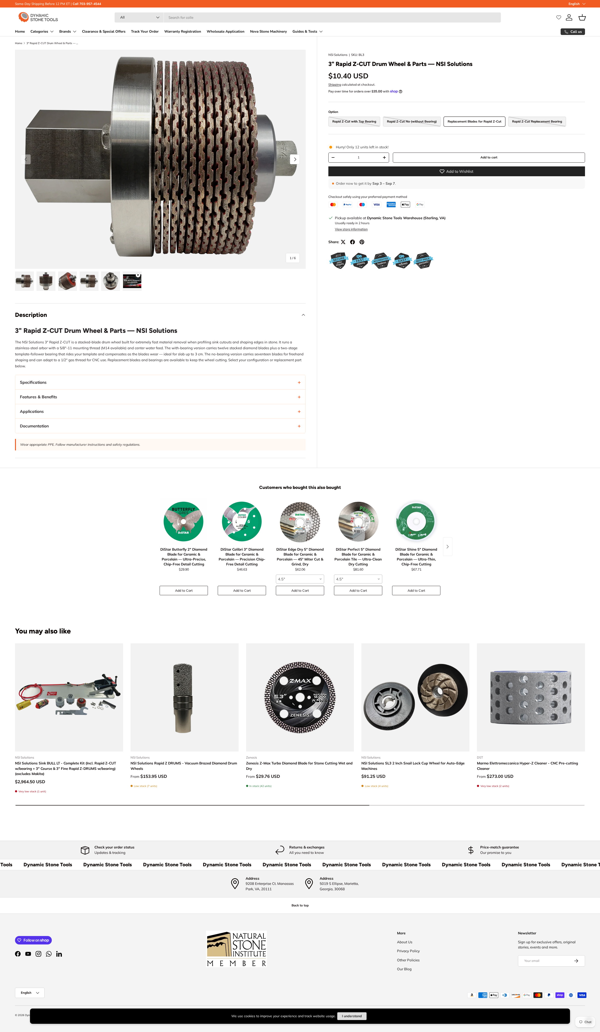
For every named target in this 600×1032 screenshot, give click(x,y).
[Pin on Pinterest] (362, 242)
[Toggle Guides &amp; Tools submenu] (321, 31)
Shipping (334, 84)
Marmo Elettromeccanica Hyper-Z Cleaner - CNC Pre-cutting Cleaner (527, 766)
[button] (582, 17)
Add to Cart (184, 590)
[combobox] (308, 17)
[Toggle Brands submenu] (74, 31)
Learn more (108, 4)
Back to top (300, 905)
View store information (351, 229)
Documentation (34, 425)
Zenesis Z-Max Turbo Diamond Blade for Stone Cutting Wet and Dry (299, 766)
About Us (404, 942)
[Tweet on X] (343, 242)
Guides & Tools (304, 31)
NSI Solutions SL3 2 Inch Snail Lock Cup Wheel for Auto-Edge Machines (413, 766)
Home (20, 31)
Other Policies (408, 960)
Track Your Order (145, 31)
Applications (32, 411)
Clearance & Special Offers (103, 31)
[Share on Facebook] (352, 242)
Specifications (33, 382)
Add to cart (488, 157)
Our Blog (404, 969)
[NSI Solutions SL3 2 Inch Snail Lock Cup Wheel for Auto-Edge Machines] (415, 697)
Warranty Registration (182, 31)
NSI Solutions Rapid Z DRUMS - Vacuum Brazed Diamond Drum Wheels (184, 766)
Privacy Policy (408, 951)
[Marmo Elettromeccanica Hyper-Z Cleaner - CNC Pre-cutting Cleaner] (531, 697)
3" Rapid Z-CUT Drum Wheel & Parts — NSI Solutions (52, 43)
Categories (39, 31)
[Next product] (447, 546)
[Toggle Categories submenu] (52, 31)
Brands (65, 31)
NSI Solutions (338, 55)
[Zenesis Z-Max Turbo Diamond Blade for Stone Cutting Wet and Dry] (300, 697)
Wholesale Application (225, 31)
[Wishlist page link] (558, 17)
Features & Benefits (38, 396)
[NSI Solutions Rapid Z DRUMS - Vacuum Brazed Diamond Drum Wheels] (185, 697)
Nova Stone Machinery (268, 31)
